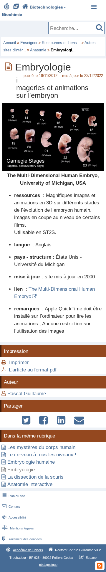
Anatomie (38, 50)
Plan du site (13, 496)
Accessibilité (14, 517)
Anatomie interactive (29, 484)
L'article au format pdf (33, 370)
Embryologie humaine (31, 462)
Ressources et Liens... (61, 43)
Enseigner (28, 43)
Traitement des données (22, 539)
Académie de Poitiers (28, 549)
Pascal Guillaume (26, 393)
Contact (11, 506)
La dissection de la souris (35, 477)
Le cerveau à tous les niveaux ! (41, 454)
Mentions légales (18, 528)
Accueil (9, 43)
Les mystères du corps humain (41, 447)
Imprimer (19, 362)
